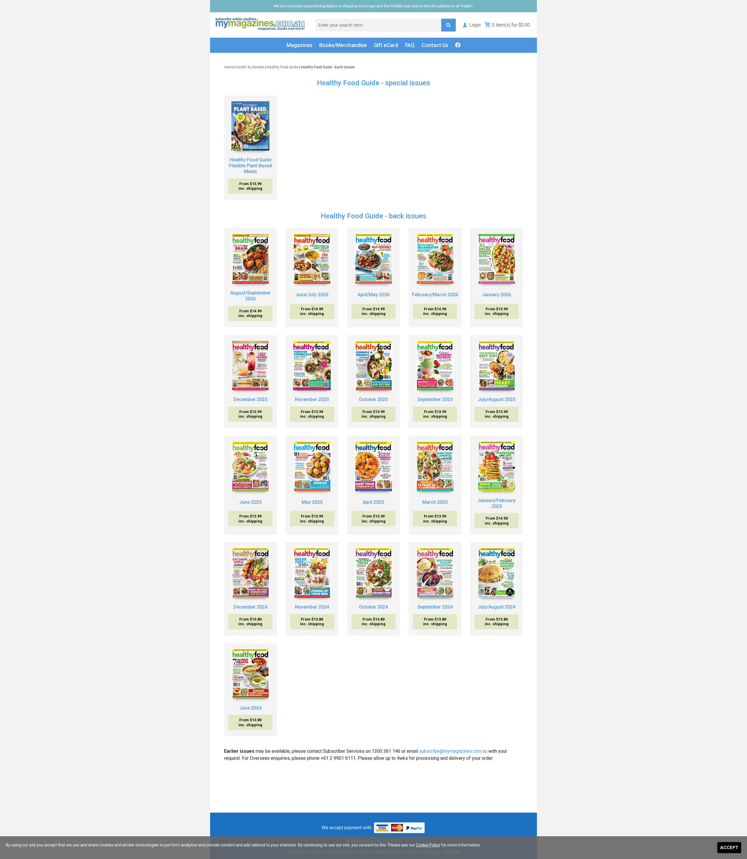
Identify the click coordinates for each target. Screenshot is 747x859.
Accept (729, 847)
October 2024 (373, 607)
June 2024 (250, 708)
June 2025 (250, 502)
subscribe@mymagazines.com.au (453, 751)
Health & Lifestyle (250, 67)
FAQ (410, 45)
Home (229, 67)
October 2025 (373, 399)
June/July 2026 (312, 294)
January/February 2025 (497, 503)
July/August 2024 (496, 607)
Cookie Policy (428, 845)
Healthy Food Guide (282, 67)
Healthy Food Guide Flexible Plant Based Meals (250, 165)
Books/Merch (343, 45)
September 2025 (435, 399)
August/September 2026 (250, 296)
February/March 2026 (435, 294)
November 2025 (312, 399)
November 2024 (312, 607)
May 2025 (312, 502)
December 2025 (250, 399)
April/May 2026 (373, 294)
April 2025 (373, 502)
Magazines (299, 45)
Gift (386, 45)
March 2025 (435, 502)
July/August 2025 (496, 399)
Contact (435, 45)
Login (475, 25)
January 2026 (496, 294)
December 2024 (250, 607)
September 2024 (435, 607)
